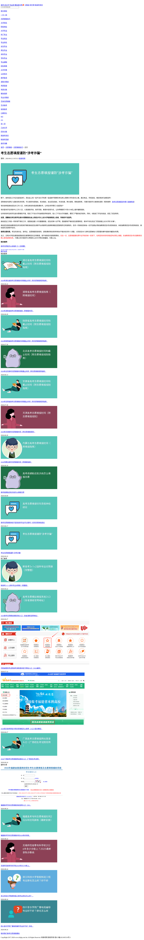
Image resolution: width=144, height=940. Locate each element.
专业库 (11, 5)
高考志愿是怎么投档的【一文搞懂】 (13, 246)
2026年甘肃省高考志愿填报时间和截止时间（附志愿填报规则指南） (24, 401)
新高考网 (22, 158)
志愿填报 (9, 147)
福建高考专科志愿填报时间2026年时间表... (15, 835)
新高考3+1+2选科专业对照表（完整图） (14, 585)
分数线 (27, 5)
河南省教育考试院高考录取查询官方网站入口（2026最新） (21, 668)
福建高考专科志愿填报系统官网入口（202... (16, 805)
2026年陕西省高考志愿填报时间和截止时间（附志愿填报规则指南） (24, 341)
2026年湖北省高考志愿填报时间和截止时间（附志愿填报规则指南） (24, 280)
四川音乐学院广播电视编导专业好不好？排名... (17, 926)
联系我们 (4, 933)
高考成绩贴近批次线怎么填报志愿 (12, 492)
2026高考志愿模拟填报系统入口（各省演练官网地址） (19, 616)
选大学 (6, 5)
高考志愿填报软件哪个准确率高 (123, 202)
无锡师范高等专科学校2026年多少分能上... (15, 866)
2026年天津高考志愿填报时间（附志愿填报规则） (18, 432)
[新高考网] (7, 3)
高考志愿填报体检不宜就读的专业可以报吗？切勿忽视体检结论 (23, 522)
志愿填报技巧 (18, 147)
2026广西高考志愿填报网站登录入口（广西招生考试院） (20, 759)
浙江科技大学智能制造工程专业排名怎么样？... (17, 896)
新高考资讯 (39, 5)
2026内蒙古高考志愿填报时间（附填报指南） (16, 462)
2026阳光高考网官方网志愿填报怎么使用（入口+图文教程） (21, 729)
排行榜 (32, 5)
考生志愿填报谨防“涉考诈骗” (11, 553)
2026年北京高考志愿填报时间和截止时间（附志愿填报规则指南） (23, 371)
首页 (2, 5)
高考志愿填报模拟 (13, 933)
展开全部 (4, 251)
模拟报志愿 (18, 5)
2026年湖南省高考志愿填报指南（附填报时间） (17, 311)
